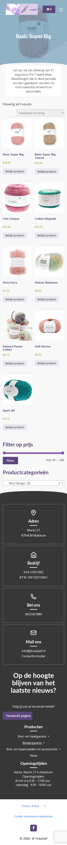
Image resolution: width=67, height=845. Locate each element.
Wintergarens (32, 743)
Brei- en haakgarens (32, 736)
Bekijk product (14, 171)
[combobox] (33, 483)
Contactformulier (34, 656)
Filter (10, 461)
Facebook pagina (19, 716)
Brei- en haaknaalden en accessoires (32, 749)
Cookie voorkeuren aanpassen (33, 816)
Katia (33, 755)
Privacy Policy (30, 806)
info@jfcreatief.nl (33, 651)
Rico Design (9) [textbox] (32, 483)
